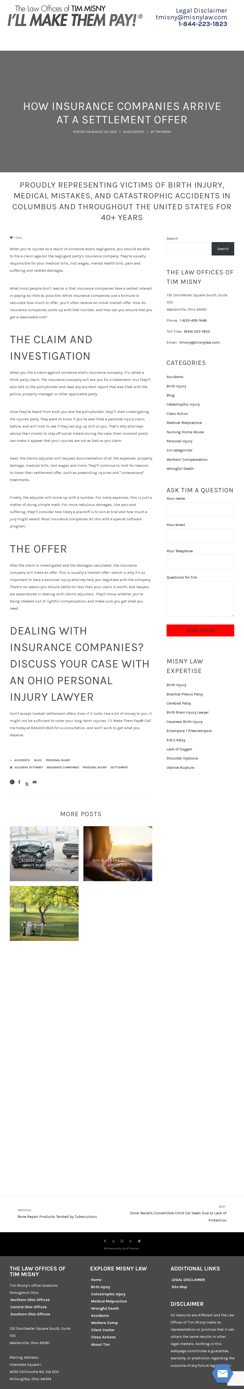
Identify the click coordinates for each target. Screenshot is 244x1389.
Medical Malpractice (184, 422)
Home (96, 1279)
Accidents (135, 132)
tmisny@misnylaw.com (199, 342)
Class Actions (103, 1337)
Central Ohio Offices (28, 1307)
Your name (176, 498)
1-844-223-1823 (202, 24)
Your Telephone (180, 551)
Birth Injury (176, 386)
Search (172, 238)
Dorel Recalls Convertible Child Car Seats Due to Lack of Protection (178, 1213)
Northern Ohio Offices (30, 1299)
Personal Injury (58, 760)
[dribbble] (130, 1241)
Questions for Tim (182, 577)
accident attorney (29, 767)
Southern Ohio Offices (30, 1314)
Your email (176, 524)
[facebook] (105, 1241)
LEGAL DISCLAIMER (188, 1279)
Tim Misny (163, 132)
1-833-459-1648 (193, 320)
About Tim (100, 1344)
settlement (119, 767)
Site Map (179, 1287)
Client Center (103, 1330)
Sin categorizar (180, 450)
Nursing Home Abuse (185, 432)
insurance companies (63, 767)
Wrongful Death (180, 468)
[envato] (139, 1241)
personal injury (95, 767)
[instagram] (122, 1241)
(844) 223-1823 (197, 331)
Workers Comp (104, 1322)
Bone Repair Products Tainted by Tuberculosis (57, 1214)
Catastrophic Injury (183, 404)
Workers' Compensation (187, 459)
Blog (37, 760)
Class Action (177, 413)
